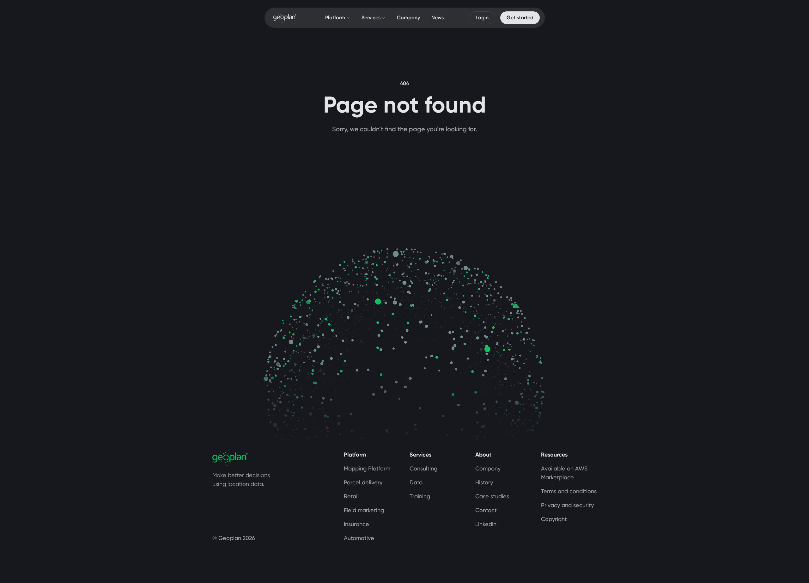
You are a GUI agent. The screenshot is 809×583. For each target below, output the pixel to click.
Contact (486, 510)
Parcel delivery (363, 482)
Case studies (492, 496)
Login (482, 18)
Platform (335, 18)
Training (420, 496)
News (437, 18)
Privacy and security (567, 505)
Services (371, 18)
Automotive (359, 538)
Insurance (356, 524)
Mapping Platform (367, 468)
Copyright (554, 519)
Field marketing (364, 510)
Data (416, 482)
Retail (351, 496)
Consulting (423, 468)
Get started (520, 18)
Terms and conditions (569, 491)
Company (408, 18)
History (484, 482)
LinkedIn (485, 524)
